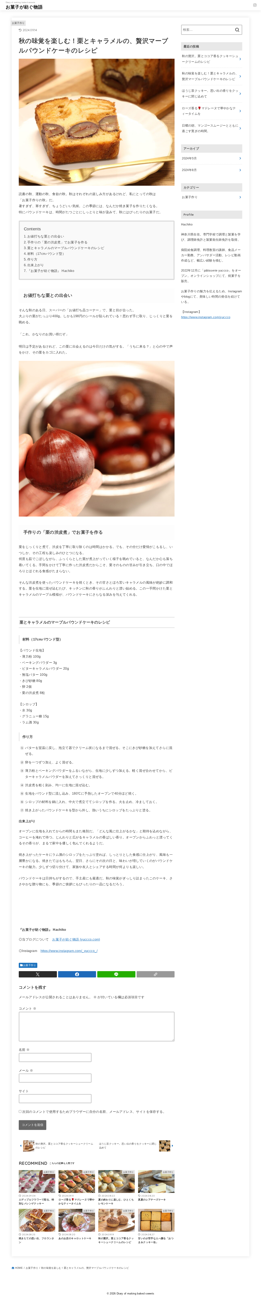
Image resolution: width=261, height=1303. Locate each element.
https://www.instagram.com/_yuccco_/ (69, 951)
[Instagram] (255, 5)
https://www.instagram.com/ (205, 317)
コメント (27, 1008)
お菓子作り (18, 23)
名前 (24, 1049)
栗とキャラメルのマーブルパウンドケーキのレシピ (65, 248)
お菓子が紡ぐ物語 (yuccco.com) (76, 939)
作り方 (32, 259)
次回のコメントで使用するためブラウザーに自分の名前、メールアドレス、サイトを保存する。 (94, 1111)
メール (26, 1070)
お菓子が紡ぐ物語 (24, 7)
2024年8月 (189, 170)
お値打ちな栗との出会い (45, 236)
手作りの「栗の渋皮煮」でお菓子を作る (57, 242)
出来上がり (35, 265)
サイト (24, 1091)
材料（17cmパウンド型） (46, 253)
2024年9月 (189, 158)
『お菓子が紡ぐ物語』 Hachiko (52, 271)
